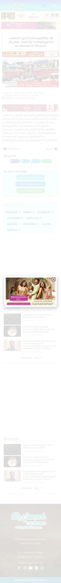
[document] (30, 291)
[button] (53, 279)
